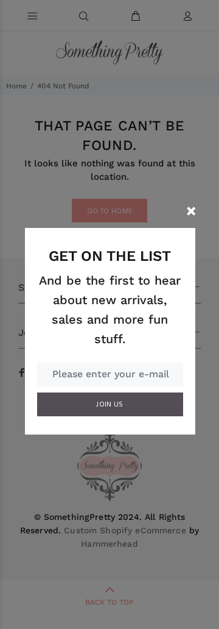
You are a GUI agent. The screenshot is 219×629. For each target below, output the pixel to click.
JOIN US (109, 405)
